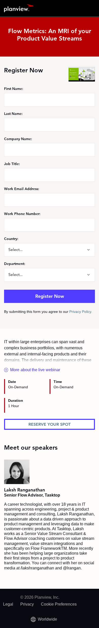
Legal (8, 604)
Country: (11, 238)
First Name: (13, 88)
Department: (14, 263)
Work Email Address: (21, 188)
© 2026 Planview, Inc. (39, 597)
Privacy (27, 604)
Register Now (49, 296)
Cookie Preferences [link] (59, 604)
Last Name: (13, 113)
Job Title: (12, 164)
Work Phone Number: (22, 213)
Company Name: (18, 139)
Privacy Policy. (80, 312)
